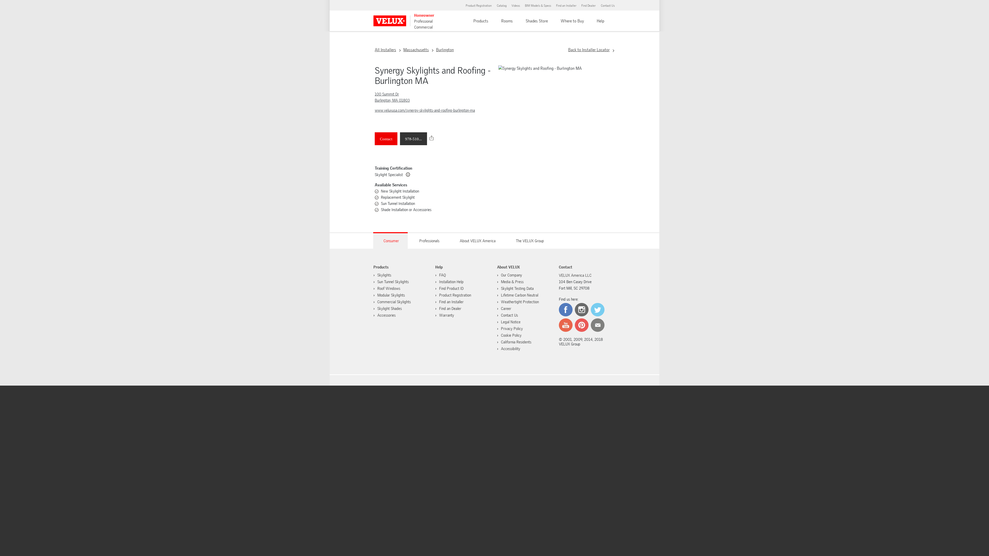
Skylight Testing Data (517, 288)
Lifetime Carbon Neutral (519, 295)
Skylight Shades (389, 308)
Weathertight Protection (520, 302)
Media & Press (512, 282)
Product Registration (479, 5)
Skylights (384, 275)
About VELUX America (478, 241)
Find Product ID (451, 288)
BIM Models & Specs (538, 5)
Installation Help (451, 282)
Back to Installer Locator (589, 49)
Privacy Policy (512, 328)
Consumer (391, 241)
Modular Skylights (391, 295)
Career (506, 308)
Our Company (511, 275)
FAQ (442, 275)
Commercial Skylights (394, 302)
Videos (515, 5)
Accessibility (510, 348)
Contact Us (608, 5)
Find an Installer (566, 5)
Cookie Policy (511, 335)
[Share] (431, 138)
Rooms (507, 21)
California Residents (516, 342)
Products (480, 21)
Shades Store (537, 21)
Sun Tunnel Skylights (393, 282)
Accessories (386, 315)
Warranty (446, 315)
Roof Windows (388, 288)
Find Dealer (588, 5)
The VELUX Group (530, 241)
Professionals (429, 241)
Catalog (502, 5)
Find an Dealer (450, 308)
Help (600, 21)
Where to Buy (572, 21)
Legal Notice (511, 322)
